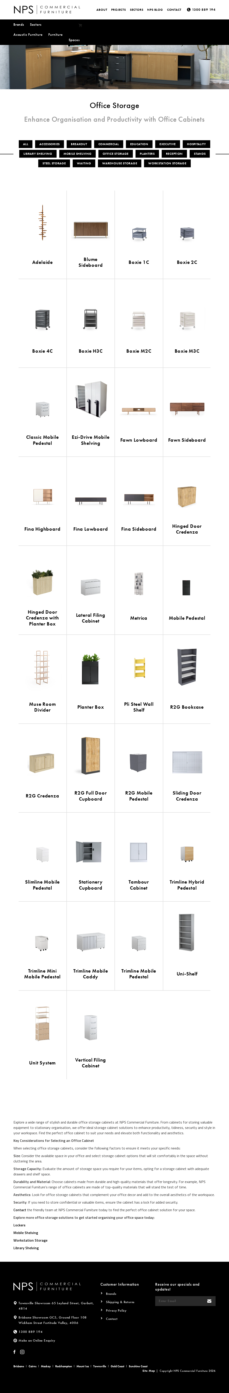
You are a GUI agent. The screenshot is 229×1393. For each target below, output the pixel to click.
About (101, 10)
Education (139, 144)
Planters (147, 154)
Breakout (79, 144)
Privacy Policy (116, 1310)
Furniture (55, 34)
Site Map (148, 1371)
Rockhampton (63, 1366)
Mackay (46, 1366)
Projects (118, 10)
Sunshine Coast (138, 1366)
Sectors (136, 10)
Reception (174, 154)
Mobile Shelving (78, 154)
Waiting (84, 163)
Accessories (49, 144)
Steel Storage (54, 163)
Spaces (74, 40)
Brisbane (18, 1366)
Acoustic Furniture (27, 34)
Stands (200, 154)
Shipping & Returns (120, 1302)
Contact (174, 10)
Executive (167, 144)
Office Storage (116, 154)
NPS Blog (155, 10)
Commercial (108, 144)
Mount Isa (82, 1366)
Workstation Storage (167, 163)
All (25, 144)
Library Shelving (37, 154)
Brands (18, 24)
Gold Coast (117, 1366)
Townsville (99, 1366)
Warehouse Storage (119, 163)
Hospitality (196, 144)
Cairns (32, 1366)
